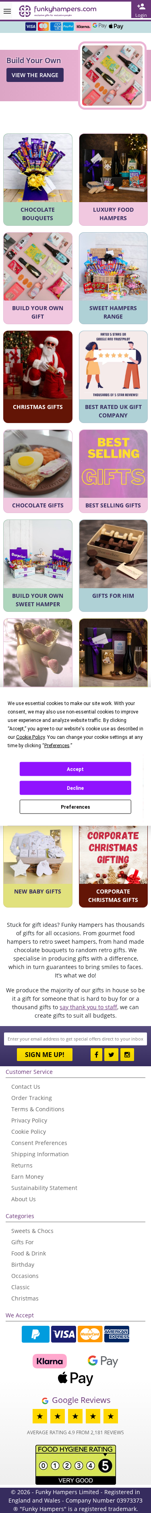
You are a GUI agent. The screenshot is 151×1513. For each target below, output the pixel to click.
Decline (75, 788)
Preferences (75, 807)
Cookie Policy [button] (30, 737)
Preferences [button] (57, 745)
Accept (75, 769)
